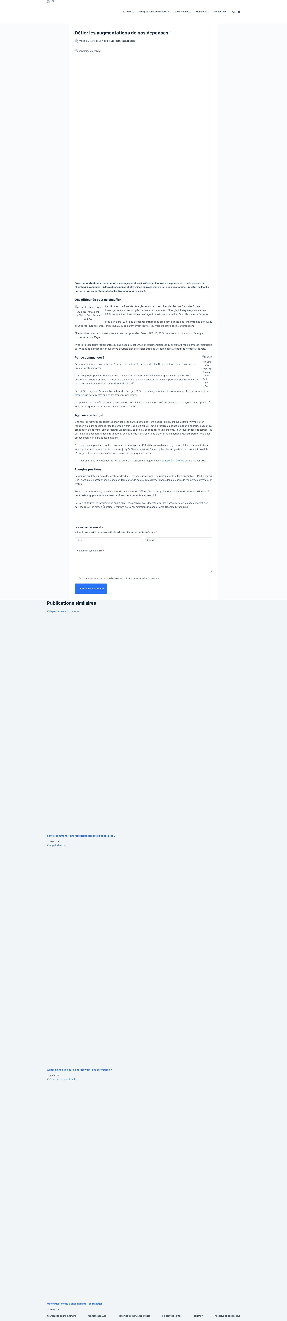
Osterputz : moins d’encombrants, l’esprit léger (74, 1303)
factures (79, 394)
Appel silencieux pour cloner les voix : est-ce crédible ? (79, 1069)
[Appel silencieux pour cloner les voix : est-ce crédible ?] (143, 955)
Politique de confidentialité (61, 1316)
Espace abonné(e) (182, 12)
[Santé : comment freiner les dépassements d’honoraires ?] (143, 721)
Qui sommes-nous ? (171, 1316)
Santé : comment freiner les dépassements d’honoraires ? (81, 835)
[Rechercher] (233, 12)
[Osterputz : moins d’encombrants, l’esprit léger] (143, 1189)
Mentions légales (97, 1316)
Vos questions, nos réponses (154, 12)
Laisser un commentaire (91, 588)
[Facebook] (239, 12)
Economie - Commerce (115, 41)
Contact (198, 1316)
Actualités (128, 12)
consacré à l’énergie (173, 460)
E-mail (150, 540)
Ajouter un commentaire (90, 550)
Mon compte (202, 12)
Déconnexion (220, 12)
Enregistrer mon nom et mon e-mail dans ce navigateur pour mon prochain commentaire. (120, 578)
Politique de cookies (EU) (227, 1316)
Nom (79, 540)
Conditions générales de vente (134, 1316)
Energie (131, 41)
